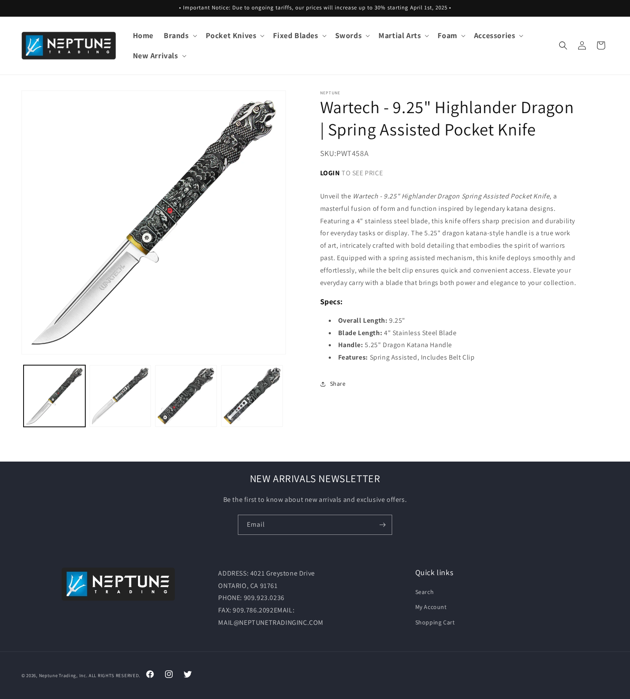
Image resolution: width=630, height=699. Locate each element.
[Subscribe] (382, 525)
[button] (180, 35)
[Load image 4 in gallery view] (252, 396)
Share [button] (338, 383)
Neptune (48, 675)
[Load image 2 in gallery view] (120, 396)
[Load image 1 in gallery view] (54, 396)
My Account (431, 607)
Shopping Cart (435, 622)
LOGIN (330, 172)
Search (424, 592)
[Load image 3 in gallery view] (186, 396)
